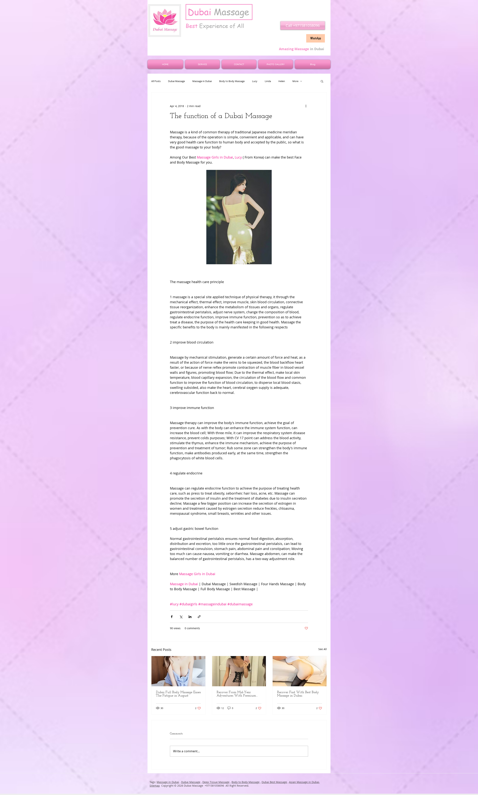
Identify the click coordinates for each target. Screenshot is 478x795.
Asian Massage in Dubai (304, 782)
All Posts (156, 81)
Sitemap (155, 785)
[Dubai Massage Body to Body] (239, 671)
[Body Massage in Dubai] (300, 671)
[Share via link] (199, 616)
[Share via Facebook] (171, 616)
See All (322, 649)
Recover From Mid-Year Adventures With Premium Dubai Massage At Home (236, 694)
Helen (281, 81)
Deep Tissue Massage (215, 782)
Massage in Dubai (202, 81)
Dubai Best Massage (274, 782)
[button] (322, 81)
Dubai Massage (176, 81)
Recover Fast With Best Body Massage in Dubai (298, 694)
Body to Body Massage (232, 81)
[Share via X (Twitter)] (181, 616)
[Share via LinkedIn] (190, 616)
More (295, 81)
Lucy (254, 81)
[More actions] (306, 106)
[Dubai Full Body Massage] (178, 671)
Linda (268, 81)
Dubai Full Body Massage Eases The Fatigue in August (178, 694)
